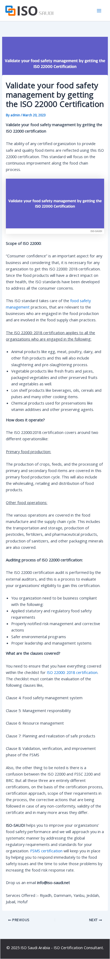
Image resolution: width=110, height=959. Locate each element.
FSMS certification (46, 850)
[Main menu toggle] (99, 10)
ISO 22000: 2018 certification (72, 672)
